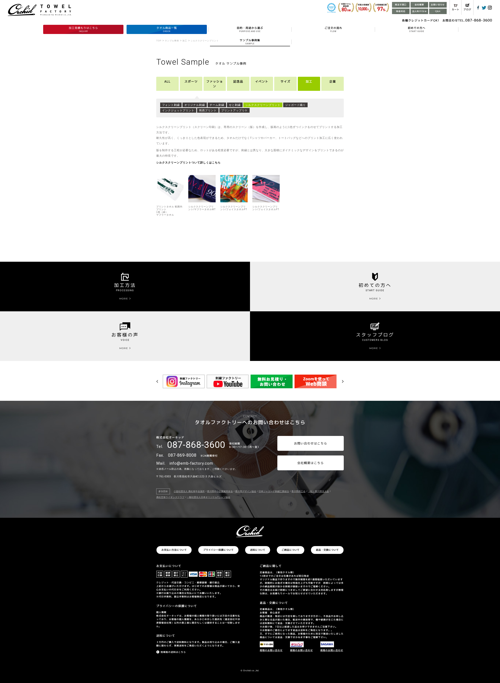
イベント (261, 81)
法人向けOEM (419, 11)
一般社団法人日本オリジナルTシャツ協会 (208, 497)
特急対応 (400, 11)
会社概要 (419, 4)
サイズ (285, 81)
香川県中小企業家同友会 (220, 491)
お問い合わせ (438, 4)
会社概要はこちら (310, 463)
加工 (309, 81)
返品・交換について (327, 550)
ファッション (214, 83)
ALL (167, 81)
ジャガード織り (295, 104)
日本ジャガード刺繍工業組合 (274, 491)
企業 (332, 81)
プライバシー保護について (218, 550)
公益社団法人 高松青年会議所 (189, 491)
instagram (490, 7)
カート (456, 9)
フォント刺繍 (171, 104)
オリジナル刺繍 (194, 104)
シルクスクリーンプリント (262, 104)
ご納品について (290, 550)
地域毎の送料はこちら (173, 652)
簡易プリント (208, 110)
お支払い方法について (174, 550)
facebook (478, 7)
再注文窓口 (400, 4)
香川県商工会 (298, 491)
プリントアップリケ (234, 110)
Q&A (437, 11)
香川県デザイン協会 (245, 491)
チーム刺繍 (217, 104)
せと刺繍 (235, 104)
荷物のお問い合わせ (271, 650)
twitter (484, 7)
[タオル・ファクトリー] (250, 531)
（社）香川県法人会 (318, 491)
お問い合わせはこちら (310, 443)
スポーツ (191, 81)
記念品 (238, 81)
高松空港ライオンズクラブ (170, 497)
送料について (257, 550)
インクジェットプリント (178, 110)
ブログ (467, 9)
